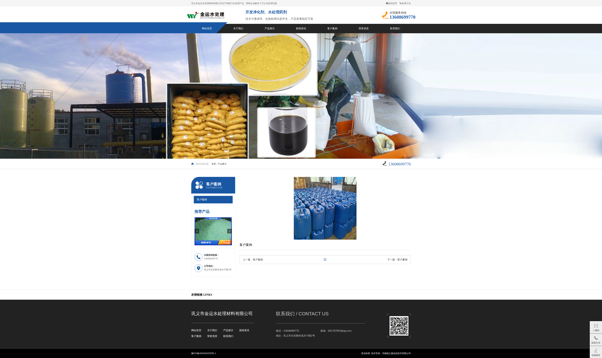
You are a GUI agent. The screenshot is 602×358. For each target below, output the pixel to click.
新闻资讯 (244, 330)
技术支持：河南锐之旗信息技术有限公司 (391, 353)
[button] (197, 231)
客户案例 (258, 259)
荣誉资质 (212, 336)
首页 (213, 164)
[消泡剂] (213, 231)
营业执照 (365, 353)
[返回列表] (325, 259)
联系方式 (406, 3)
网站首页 (196, 330)
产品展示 (228, 330)
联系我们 (228, 336)
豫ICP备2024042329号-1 (203, 353)
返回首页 (392, 3)
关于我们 (212, 330)
